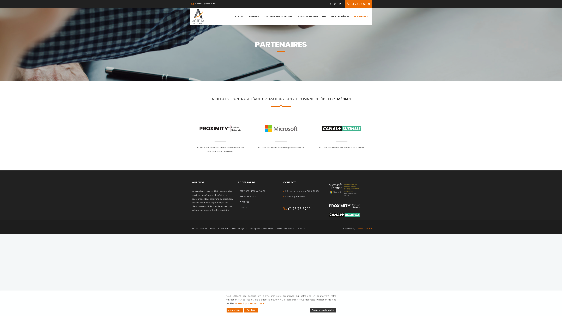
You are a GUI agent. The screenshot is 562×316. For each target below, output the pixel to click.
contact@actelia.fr (295, 196)
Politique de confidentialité (262, 228)
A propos (254, 16)
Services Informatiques (252, 191)
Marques (301, 228)
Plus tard (251, 310)
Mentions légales (239, 228)
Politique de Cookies (285, 228)
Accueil (239, 16)
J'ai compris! (234, 310)
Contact (245, 207)
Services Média (248, 196)
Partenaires (361, 16)
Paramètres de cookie (323, 310)
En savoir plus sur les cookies (250, 303)
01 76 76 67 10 (361, 4)
